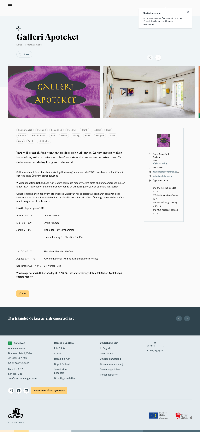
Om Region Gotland (110, 359)
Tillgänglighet (156, 351)
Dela (24, 294)
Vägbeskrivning (160, 163)
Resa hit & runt (62, 359)
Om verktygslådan (110, 369)
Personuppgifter (109, 375)
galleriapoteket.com (162, 176)
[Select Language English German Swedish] (155, 344)
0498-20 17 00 (19, 358)
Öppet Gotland (62, 364)
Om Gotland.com (109, 343)
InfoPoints (59, 348)
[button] (150, 57)
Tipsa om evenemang (111, 364)
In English (105, 348)
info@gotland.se (21, 363)
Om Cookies (106, 353)
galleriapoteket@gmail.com (166, 172)
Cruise (57, 353)
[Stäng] (188, 12)
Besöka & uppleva (64, 343)
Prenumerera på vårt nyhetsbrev (49, 391)
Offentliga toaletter (64, 378)
